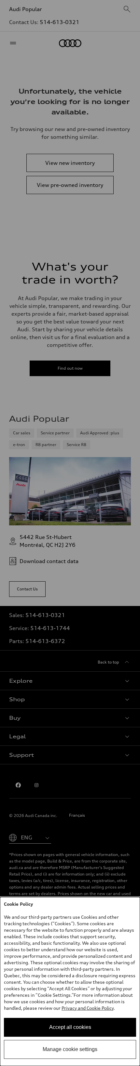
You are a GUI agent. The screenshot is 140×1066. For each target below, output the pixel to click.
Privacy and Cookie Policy (88, 1008)
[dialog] (70, 981)
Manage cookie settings (70, 1049)
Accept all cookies (70, 1027)
